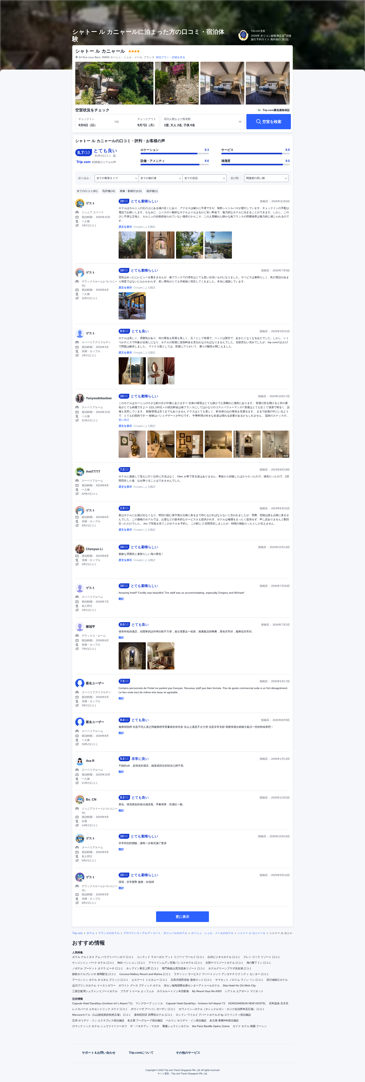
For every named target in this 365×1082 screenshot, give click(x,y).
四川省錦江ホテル (277, 979)
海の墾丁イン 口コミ (259, 962)
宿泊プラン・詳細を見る (170, 57)
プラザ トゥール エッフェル (137, 991)
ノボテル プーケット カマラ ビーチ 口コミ (97, 968)
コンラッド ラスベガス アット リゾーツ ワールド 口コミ (171, 956)
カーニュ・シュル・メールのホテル (212, 933)
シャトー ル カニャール (251, 933)
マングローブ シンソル (149, 1003)
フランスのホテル (109, 933)
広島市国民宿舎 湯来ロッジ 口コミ (191, 979)
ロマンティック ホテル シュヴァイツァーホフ (99, 1026)
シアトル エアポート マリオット (244, 991)
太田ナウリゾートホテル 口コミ (225, 962)
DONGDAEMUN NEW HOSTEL (247, 1003)
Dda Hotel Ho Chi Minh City (239, 985)
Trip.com (77, 933)
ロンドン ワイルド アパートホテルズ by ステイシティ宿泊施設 (213, 1014)
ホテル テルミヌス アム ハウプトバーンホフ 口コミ (103, 956)
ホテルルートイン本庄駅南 (173, 991)
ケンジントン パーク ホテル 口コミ (93, 962)
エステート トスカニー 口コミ (150, 979)
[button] (339, 6)
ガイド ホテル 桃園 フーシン (250, 1026)
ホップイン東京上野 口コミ (142, 968)
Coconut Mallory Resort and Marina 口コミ (145, 974)
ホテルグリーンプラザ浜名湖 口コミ (230, 968)
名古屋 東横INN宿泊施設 (224, 1020)
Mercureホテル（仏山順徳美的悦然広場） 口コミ (101, 1014)
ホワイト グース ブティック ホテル (140, 985)
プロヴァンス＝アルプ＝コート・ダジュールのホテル (155, 933)
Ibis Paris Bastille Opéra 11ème (211, 1026)
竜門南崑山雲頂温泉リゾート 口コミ (183, 968)
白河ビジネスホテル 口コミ (224, 956)
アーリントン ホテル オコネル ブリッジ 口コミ (100, 979)
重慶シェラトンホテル (175, 1026)
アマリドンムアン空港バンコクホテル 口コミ (175, 962)
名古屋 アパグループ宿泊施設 (145, 1020)
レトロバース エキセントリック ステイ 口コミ (100, 1009)
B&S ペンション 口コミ (131, 962)
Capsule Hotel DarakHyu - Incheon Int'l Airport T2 (195, 1003)
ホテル (90, 933)
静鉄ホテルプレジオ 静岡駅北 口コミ (94, 974)
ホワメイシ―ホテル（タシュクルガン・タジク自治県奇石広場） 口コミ (222, 1009)
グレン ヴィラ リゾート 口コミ (261, 956)
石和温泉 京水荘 (278, 1003)
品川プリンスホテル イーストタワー (94, 985)
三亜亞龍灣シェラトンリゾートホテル (94, 991)
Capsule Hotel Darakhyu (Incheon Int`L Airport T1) (102, 1003)
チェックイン (86, 118)
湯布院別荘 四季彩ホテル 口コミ (153, 1014)
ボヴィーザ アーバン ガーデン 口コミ (153, 1009)
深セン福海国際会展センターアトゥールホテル (192, 985)
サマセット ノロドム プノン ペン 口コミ (239, 979)
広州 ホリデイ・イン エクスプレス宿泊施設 (98, 1020)
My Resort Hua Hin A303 (207, 991)
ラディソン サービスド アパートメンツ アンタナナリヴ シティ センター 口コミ (221, 974)
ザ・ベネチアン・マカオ (144, 1026)
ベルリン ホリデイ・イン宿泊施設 (186, 1020)
